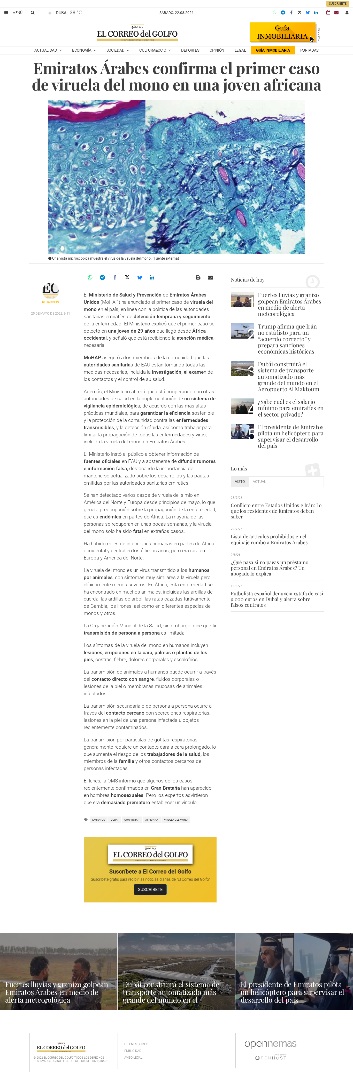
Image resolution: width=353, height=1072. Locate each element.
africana (151, 819)
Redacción (50, 302)
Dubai (114, 819)
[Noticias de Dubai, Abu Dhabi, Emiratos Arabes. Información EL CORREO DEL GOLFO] (137, 33)
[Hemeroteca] (328, 12)
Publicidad (132, 1051)
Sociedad (115, 50)
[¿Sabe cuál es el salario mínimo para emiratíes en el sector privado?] (242, 406)
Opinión (217, 50)
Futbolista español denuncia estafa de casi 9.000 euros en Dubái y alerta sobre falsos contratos (277, 599)
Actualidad (46, 50)
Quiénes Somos (136, 1044)
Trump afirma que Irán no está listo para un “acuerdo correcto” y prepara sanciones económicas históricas (287, 338)
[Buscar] (32, 12)
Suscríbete (338, 3)
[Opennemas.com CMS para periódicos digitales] (270, 1050)
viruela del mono (176, 819)
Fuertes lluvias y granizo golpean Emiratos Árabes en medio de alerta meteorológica (289, 304)
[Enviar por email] (210, 277)
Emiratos (98, 819)
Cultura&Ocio (153, 50)
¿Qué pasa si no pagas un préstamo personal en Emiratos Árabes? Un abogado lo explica (270, 568)
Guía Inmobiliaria (273, 50)
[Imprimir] (198, 277)
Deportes (190, 50)
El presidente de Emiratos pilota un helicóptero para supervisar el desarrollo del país (291, 436)
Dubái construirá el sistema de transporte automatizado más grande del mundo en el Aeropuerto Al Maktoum (288, 376)
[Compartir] (275, 12)
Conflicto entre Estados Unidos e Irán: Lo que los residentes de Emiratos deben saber (276, 511)
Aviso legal (133, 1057)
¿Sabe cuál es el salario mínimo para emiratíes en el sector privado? (291, 408)
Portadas (309, 50)
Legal (240, 50)
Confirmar (131, 819)
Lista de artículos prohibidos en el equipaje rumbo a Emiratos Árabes (269, 539)
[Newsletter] (336, 12)
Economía (82, 50)
